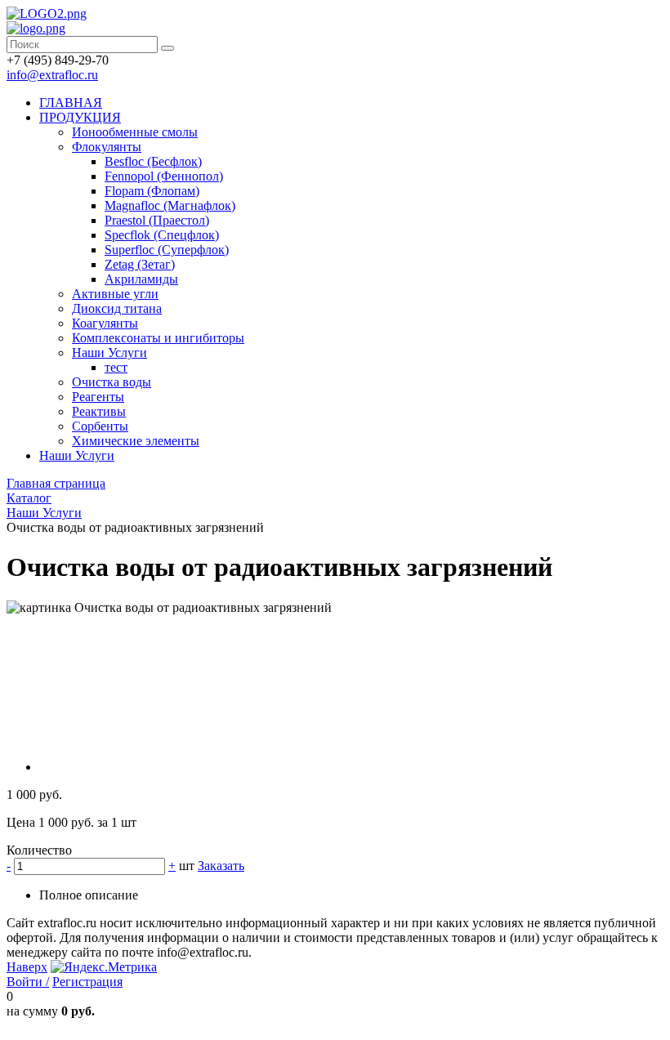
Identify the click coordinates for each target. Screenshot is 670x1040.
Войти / (28, 982)
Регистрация (87, 982)
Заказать (221, 866)
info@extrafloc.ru (52, 75)
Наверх (27, 967)
